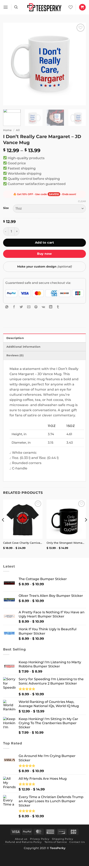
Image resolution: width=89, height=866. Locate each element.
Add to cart (44, 242)
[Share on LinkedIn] (50, 306)
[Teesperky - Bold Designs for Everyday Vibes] (44, 7)
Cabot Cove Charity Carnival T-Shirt (22, 542)
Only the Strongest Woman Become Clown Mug (66, 542)
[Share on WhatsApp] (7, 306)
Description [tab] (15, 338)
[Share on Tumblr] (58, 306)
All (18, 130)
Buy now (44, 254)
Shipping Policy (62, 838)
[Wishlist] (71, 7)
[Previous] (10, 64)
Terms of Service (55, 841)
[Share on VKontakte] (43, 306)
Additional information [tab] (23, 346)
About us (21, 838)
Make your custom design (44, 266)
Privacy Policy (39, 838)
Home (7, 130)
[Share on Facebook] (14, 306)
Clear (82, 201)
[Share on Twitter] (21, 306)
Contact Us (77, 841)
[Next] (79, 64)
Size (6, 208)
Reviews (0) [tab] (15, 355)
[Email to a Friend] (28, 306)
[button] (5, 7)
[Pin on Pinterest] (36, 306)
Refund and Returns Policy (23, 841)
